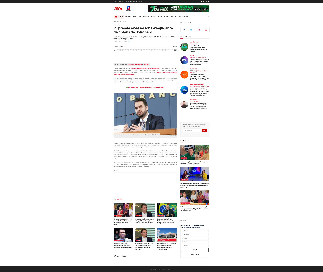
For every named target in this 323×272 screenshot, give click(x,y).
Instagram (130, 64)
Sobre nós (116, 1)
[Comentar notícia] (128, 41)
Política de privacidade (129, 1)
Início (115, 21)
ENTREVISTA (185, 179)
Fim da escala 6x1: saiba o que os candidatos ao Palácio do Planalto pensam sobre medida (123, 222)
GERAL (160, 16)
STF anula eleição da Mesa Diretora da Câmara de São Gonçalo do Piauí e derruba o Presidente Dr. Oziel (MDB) (199, 105)
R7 (140, 16)
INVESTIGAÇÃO (118, 240)
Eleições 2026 (194, 42)
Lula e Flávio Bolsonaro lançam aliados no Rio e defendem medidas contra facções (198, 48)
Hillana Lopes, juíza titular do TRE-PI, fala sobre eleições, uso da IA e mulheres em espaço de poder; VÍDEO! (199, 61)
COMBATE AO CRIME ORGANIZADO (164, 240)
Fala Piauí (193, 69)
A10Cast (192, 55)
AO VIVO (120, 17)
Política (124, 21)
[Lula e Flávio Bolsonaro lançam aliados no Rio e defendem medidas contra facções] (184, 46)
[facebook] (184, 29)
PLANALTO (117, 215)
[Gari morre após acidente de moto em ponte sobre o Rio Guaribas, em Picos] (194, 152)
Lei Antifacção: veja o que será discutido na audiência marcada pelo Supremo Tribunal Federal (166, 246)
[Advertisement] (145, 57)
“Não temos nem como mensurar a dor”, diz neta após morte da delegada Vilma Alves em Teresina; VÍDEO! (199, 77)
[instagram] (206, 1)
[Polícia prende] (184, 89)
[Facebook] (201, 1)
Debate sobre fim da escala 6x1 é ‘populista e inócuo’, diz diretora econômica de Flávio (144, 221)
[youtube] (208, 1)
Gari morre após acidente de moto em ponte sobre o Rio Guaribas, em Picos (194, 163)
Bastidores (193, 99)
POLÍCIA (135, 16)
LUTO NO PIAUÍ (186, 203)
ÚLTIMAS (128, 16)
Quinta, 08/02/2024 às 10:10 (120, 41)
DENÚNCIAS (145, 16)
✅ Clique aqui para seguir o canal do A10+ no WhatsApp (145, 87)
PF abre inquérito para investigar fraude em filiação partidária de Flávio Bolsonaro (123, 245)
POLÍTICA (166, 16)
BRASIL (138, 240)
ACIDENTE (184, 158)
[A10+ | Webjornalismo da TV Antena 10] (123, 9)
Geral (185, 238)
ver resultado (195, 255)
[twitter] (203, 1)
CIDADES (153, 16)
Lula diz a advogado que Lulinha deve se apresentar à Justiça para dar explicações (166, 221)
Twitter (146, 64)
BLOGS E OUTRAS (183, 16)
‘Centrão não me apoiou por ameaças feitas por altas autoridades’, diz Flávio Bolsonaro (144, 246)
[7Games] (178, 8)
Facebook (138, 64)
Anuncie (121, 1)
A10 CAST (174, 16)
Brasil (185, 245)
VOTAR (195, 250)
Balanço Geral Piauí (197, 84)
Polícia (185, 231)
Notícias (119, 21)
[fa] (206, 29)
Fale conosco (139, 1)
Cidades (186, 234)
